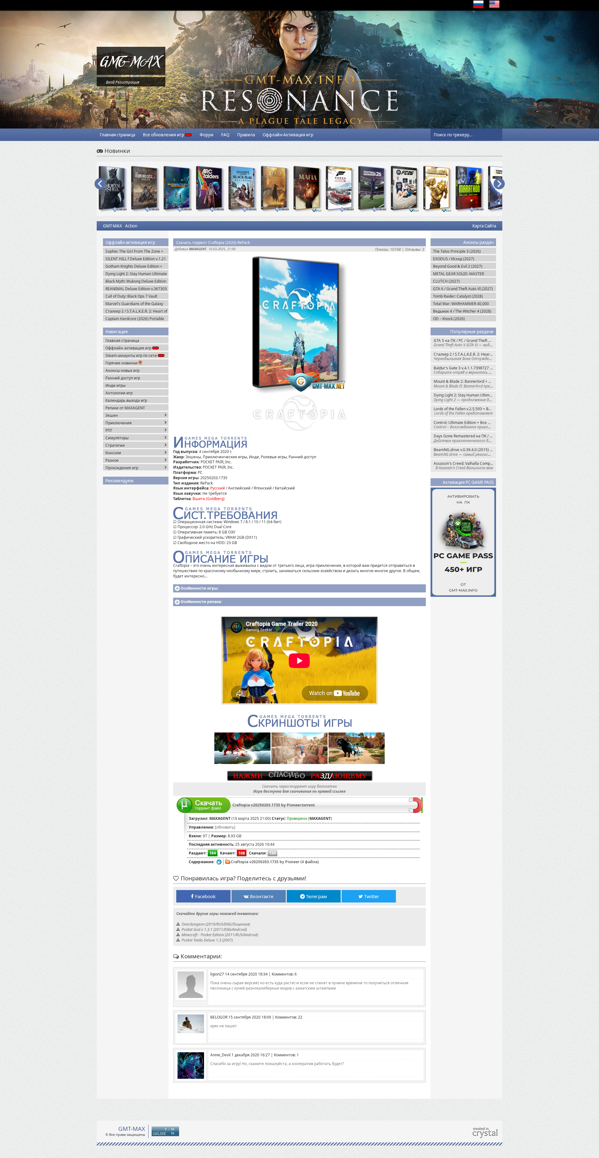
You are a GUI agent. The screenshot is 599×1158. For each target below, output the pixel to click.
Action (131, 226)
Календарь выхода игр (126, 400)
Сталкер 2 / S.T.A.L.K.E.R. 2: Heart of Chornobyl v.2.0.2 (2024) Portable (465, 356)
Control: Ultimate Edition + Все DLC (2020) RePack (465, 425)
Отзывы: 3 (414, 249)
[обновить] (225, 827)
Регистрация (127, 82)
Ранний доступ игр (122, 378)
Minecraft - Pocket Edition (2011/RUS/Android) (220, 934)
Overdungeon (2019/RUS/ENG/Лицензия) (216, 924)
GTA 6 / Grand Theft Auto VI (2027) (463, 288)
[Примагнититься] (416, 811)
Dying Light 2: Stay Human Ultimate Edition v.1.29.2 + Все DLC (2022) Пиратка (465, 397)
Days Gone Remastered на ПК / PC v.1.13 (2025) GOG (465, 438)
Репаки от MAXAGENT (125, 408)
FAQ (225, 135)
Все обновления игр (164, 135)
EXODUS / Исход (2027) (453, 258)
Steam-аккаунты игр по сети (131, 355)
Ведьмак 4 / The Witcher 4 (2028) (462, 311)
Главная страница (117, 135)
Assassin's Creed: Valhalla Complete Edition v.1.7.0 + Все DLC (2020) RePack (465, 465)
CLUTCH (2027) (446, 281)
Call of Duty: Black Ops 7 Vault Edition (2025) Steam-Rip (131, 296)
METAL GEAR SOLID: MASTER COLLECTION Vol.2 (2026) (458, 273)
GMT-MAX (112, 226)
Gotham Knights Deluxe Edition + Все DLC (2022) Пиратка (133, 266)
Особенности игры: (199, 588)
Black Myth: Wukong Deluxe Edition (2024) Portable (135, 281)
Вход (110, 82)
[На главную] (131, 73)
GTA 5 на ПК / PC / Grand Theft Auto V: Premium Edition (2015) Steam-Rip (465, 343)
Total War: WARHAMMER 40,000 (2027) (461, 303)
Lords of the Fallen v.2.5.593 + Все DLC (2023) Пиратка (465, 411)
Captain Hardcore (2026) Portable (134, 318)
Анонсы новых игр (122, 370)
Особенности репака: (201, 601)
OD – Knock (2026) (449, 318)
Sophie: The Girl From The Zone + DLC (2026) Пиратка (134, 251)
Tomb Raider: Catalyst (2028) (458, 296)
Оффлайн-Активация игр (288, 135)
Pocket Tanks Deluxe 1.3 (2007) (207, 940)
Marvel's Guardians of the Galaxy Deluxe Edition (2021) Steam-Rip (134, 303)
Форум (206, 135)
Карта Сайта (484, 226)
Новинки (116, 150)
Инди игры (115, 385)
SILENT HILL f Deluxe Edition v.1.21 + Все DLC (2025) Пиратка (135, 258)
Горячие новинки (122, 363)
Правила (246, 135)
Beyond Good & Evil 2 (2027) (457, 266)
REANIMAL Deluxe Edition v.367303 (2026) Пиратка (136, 288)
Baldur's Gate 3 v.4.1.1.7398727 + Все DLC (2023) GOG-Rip (465, 370)
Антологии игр (119, 393)
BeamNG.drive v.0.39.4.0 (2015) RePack (465, 452)
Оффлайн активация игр (128, 348)
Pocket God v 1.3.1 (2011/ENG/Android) (214, 929)
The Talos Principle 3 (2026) (457, 251)
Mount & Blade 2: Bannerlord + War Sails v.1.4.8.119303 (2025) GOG (465, 383)
